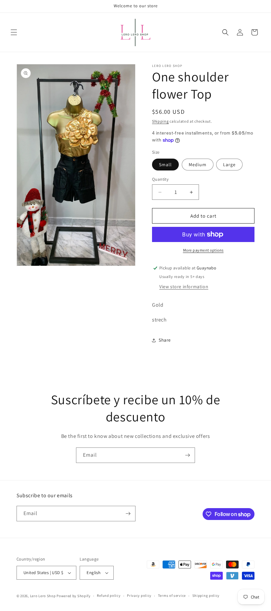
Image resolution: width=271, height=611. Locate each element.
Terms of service (172, 595)
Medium (198, 165)
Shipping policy (206, 595)
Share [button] (165, 340)
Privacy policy (139, 595)
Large (229, 165)
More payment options (203, 250)
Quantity (160, 179)
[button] (14, 32)
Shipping (160, 121)
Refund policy (108, 595)
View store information (183, 287)
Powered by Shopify (74, 596)
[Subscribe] (187, 455)
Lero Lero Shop (43, 596)
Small (165, 165)
